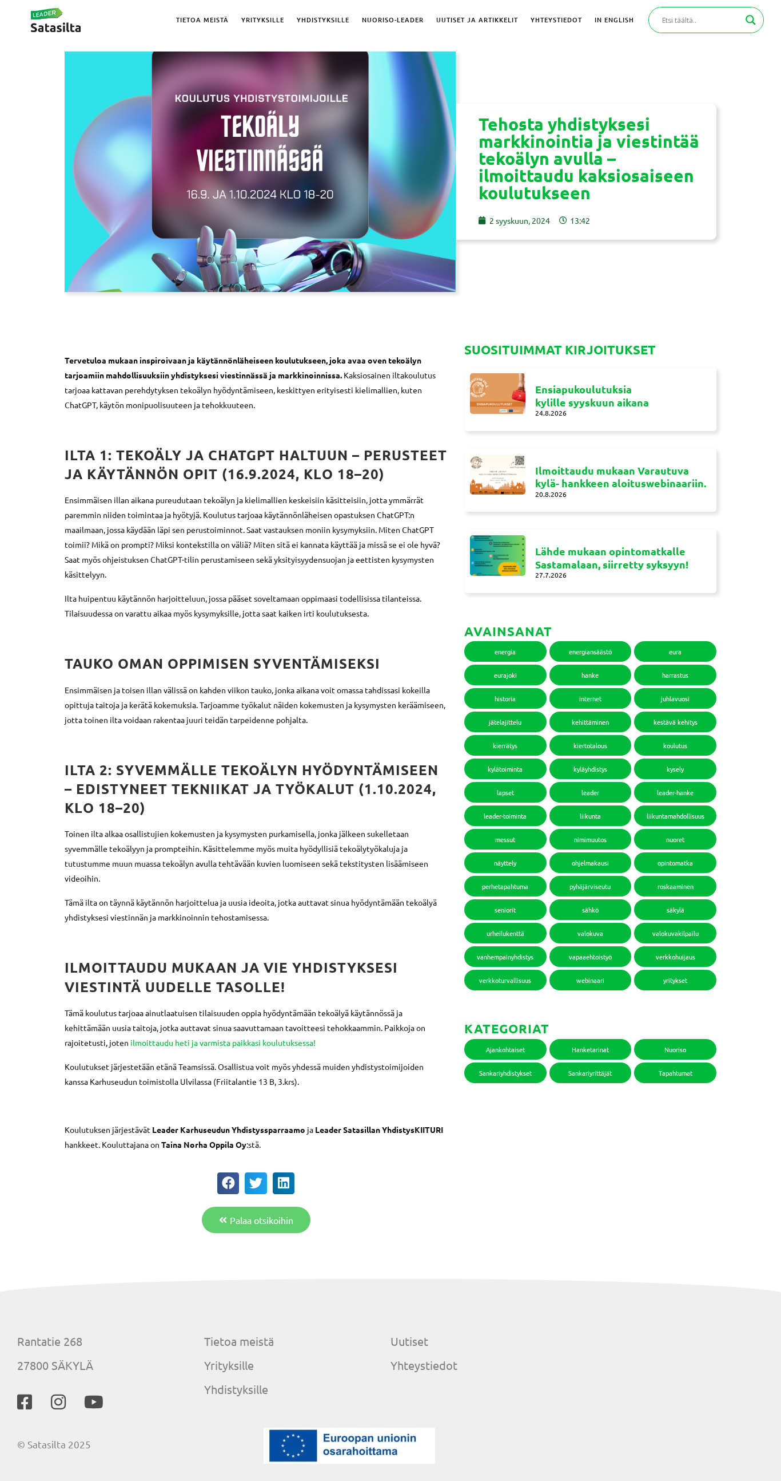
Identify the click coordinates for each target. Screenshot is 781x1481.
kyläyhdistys (590, 768)
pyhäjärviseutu (590, 886)
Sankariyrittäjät (590, 1072)
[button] (228, 1183)
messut (505, 839)
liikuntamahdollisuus (675, 815)
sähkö (590, 909)
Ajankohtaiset (505, 1049)
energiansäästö (590, 651)
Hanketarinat (590, 1049)
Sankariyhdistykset (505, 1072)
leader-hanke (675, 792)
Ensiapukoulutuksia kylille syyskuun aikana (592, 395)
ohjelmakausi (590, 862)
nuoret (675, 839)
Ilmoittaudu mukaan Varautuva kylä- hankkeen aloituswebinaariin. (620, 477)
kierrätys (505, 745)
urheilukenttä (505, 933)
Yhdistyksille (236, 1389)
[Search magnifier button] (751, 20)
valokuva (590, 933)
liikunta (590, 815)
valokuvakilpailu (675, 933)
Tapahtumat (675, 1072)
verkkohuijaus (675, 956)
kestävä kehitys (676, 721)
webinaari (590, 980)
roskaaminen (676, 886)
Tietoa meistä (239, 1341)
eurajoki (505, 675)
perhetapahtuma (505, 886)
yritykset (675, 980)
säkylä (675, 909)
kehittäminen (590, 721)
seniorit (505, 909)
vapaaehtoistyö (590, 956)
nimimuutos (590, 839)
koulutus (675, 745)
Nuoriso (675, 1049)
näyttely (505, 862)
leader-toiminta (505, 815)
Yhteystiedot (423, 1365)
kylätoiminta (505, 768)
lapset (505, 792)
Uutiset (409, 1341)
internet (590, 698)
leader (590, 792)
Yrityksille (229, 1365)
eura (675, 651)
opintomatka (675, 862)
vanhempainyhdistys (505, 956)
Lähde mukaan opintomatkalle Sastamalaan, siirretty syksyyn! (611, 557)
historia (505, 698)
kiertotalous (590, 745)
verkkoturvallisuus (505, 980)
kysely (675, 768)
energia (505, 651)
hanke (590, 675)
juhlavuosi (675, 698)
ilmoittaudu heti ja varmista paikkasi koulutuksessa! (223, 1042)
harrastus (675, 675)
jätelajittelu (505, 721)
